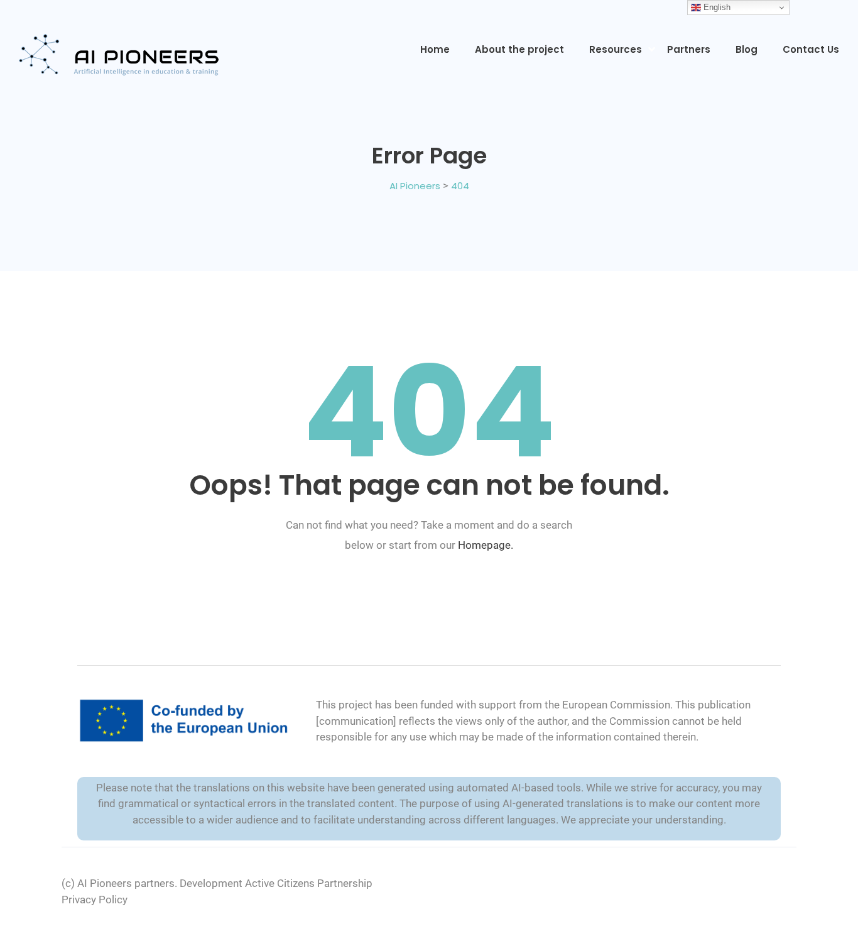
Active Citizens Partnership (308, 883)
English (715, 7)
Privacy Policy (95, 899)
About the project (519, 49)
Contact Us (811, 49)
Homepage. (485, 545)
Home (435, 49)
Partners (688, 49)
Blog (747, 49)
